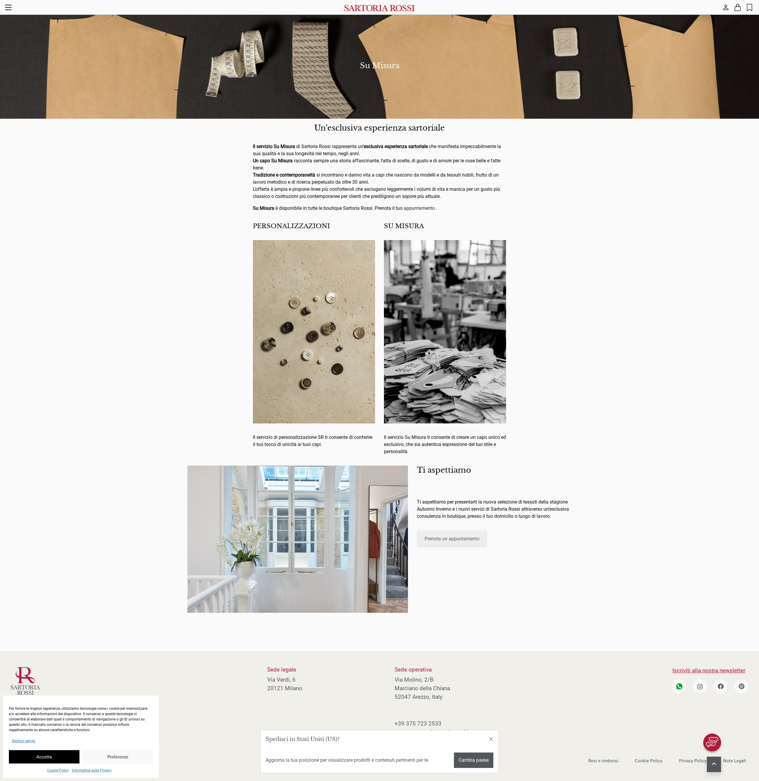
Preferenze (117, 757)
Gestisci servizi (23, 741)
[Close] (491, 739)
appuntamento (419, 208)
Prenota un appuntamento (452, 539)
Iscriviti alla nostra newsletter (708, 670)
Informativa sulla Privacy (92, 770)
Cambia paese (474, 760)
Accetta (44, 757)
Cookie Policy (58, 770)
